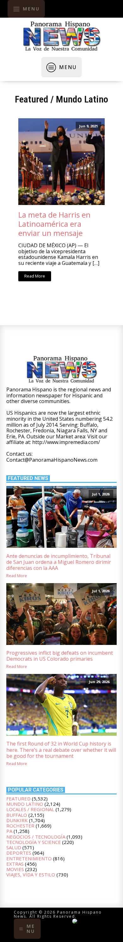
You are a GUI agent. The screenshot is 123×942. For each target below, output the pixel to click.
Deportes (18, 853)
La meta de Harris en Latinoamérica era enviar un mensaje (54, 223)
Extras (15, 864)
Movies (15, 869)
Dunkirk (17, 820)
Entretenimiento (29, 858)
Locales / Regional (30, 809)
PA (9, 831)
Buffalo (16, 815)
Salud (13, 847)
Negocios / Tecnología (35, 837)
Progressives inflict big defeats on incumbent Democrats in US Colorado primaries (59, 656)
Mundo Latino (82, 99)
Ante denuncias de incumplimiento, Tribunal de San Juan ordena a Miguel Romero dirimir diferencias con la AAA (58, 562)
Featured (31, 99)
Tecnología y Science (33, 842)
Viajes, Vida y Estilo (30, 874)
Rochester (20, 825)
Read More (34, 276)
